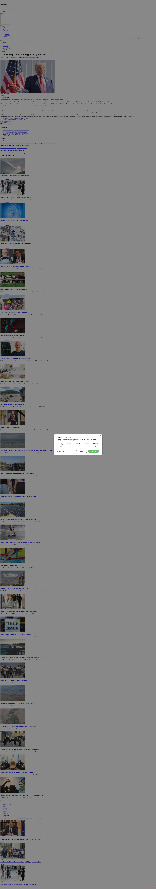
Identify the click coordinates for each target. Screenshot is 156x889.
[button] (61, 451)
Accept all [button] (93, 451)
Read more (78, 440)
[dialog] (78, 444)
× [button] (100, 435)
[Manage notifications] (153, 886)
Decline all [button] (82, 451)
